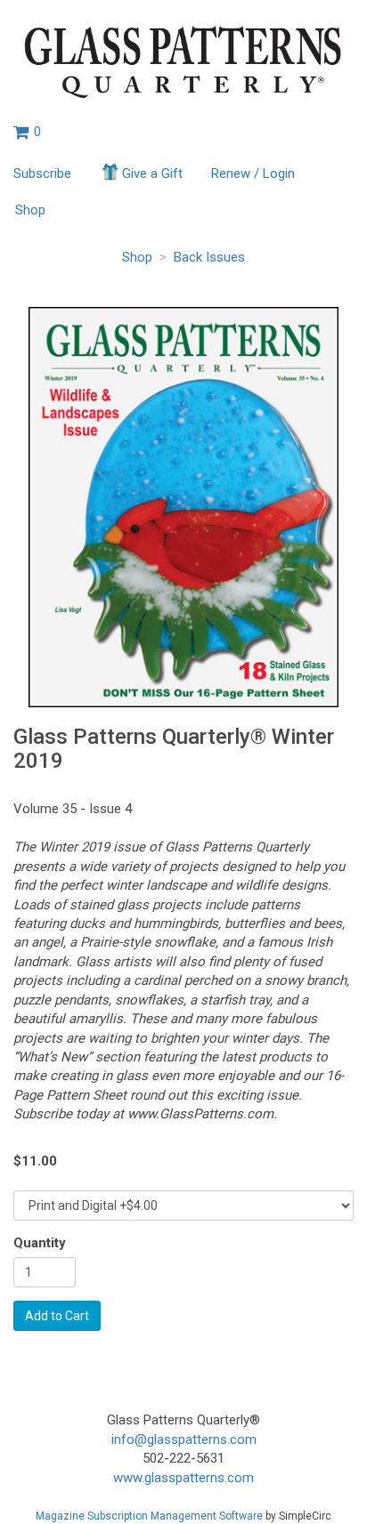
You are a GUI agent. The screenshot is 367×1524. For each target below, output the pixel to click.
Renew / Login (253, 173)
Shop (30, 210)
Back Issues (209, 257)
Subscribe (42, 173)
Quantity (39, 1243)
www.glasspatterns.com (183, 1478)
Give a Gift (152, 173)
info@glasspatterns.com (184, 1439)
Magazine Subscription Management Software (149, 1516)
